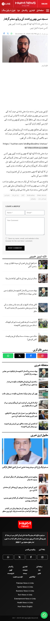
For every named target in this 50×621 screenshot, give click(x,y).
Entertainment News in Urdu (25, 599)
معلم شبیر (7, 195)
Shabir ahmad (41, 195)
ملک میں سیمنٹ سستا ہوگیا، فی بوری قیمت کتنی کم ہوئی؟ (21, 338)
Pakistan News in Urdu (25, 583)
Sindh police (31, 195)
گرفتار (23, 195)
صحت (25, 573)
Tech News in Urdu (25, 595)
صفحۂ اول (40, 10)
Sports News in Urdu (25, 587)
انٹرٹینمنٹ (10, 573)
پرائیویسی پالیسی (30, 549)
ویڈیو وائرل (33, 199)
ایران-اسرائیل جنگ (8, 10)
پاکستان (24, 10)
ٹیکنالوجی (32, 577)
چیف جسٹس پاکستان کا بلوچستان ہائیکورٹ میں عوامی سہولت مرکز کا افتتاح (20, 292)
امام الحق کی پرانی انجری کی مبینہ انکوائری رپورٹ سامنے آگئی (20, 265)
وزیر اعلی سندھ (42, 199)
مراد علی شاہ (15, 195)
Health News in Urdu (25, 602)
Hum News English (25, 606)
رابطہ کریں (42, 549)
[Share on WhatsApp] (11, 33)
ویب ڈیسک (44, 34)
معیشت (25, 570)
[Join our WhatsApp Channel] (44, 615)
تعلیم (39, 573)
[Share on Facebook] (4, 33)
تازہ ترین (32, 10)
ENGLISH (44, 4)
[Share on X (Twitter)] (8, 33)
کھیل (10, 570)
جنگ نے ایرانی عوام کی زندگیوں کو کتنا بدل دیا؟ (21, 278)
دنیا (18, 10)
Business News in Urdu (25, 591)
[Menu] (47, 12)
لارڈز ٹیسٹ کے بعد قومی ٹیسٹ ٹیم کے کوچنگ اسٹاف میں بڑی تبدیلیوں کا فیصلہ (21, 324)
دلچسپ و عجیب (18, 577)
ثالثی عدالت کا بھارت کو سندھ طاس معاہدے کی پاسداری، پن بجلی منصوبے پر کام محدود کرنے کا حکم (20, 308)
